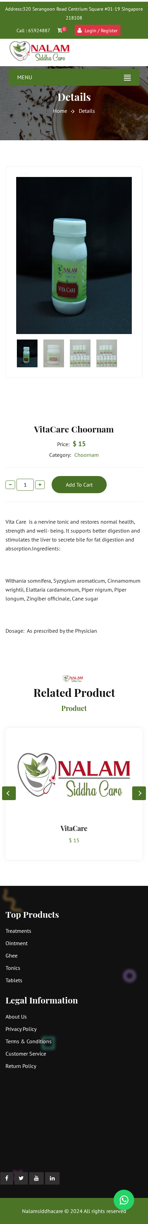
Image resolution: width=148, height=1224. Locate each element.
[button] (139, 793)
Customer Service (26, 1053)
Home (60, 110)
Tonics (13, 967)
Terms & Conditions (29, 1041)
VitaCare (74, 828)
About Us (16, 1016)
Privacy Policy (21, 1028)
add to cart (79, 484)
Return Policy (21, 1065)
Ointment (17, 943)
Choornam (74, 454)
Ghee (12, 955)
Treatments (18, 930)
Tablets (14, 980)
